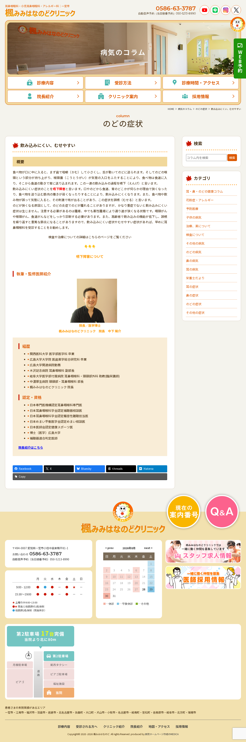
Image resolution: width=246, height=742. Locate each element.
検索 (232, 157)
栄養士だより (195, 278)
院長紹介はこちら (30, 447)
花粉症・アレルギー (200, 200)
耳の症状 (192, 286)
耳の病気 (192, 269)
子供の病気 (193, 217)
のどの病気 (193, 252)
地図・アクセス (159, 726)
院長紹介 (136, 726)
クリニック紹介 (114, 726)
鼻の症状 (192, 295)
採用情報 (182, 726)
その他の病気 (195, 243)
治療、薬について (198, 226)
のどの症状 (193, 304)
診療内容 (64, 726)
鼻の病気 (192, 260)
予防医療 (192, 208)
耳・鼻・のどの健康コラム (204, 191)
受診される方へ (86, 726)
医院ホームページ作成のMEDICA (162, 734)
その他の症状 (195, 312)
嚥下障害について (90, 256)
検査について (195, 234)
